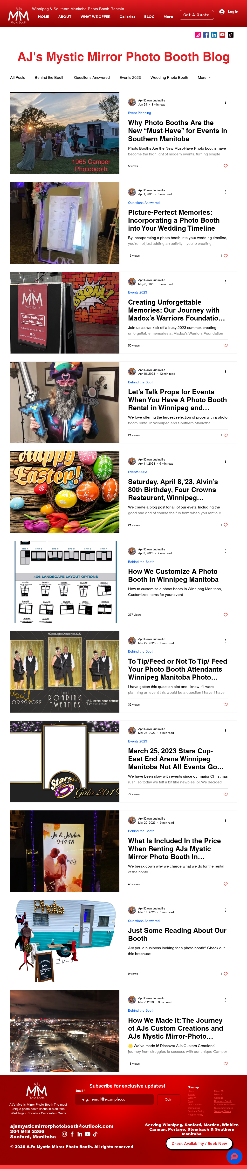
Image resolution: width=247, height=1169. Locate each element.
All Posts (17, 77)
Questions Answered (92, 77)
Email (79, 1090)
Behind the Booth (49, 77)
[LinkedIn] (214, 35)
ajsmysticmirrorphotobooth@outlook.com (61, 1126)
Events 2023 (130, 77)
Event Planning (139, 113)
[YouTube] (222, 35)
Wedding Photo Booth (169, 77)
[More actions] (227, 102)
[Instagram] (198, 35)
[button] (95, 17)
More (202, 77)
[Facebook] (206, 35)
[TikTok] (230, 35)
